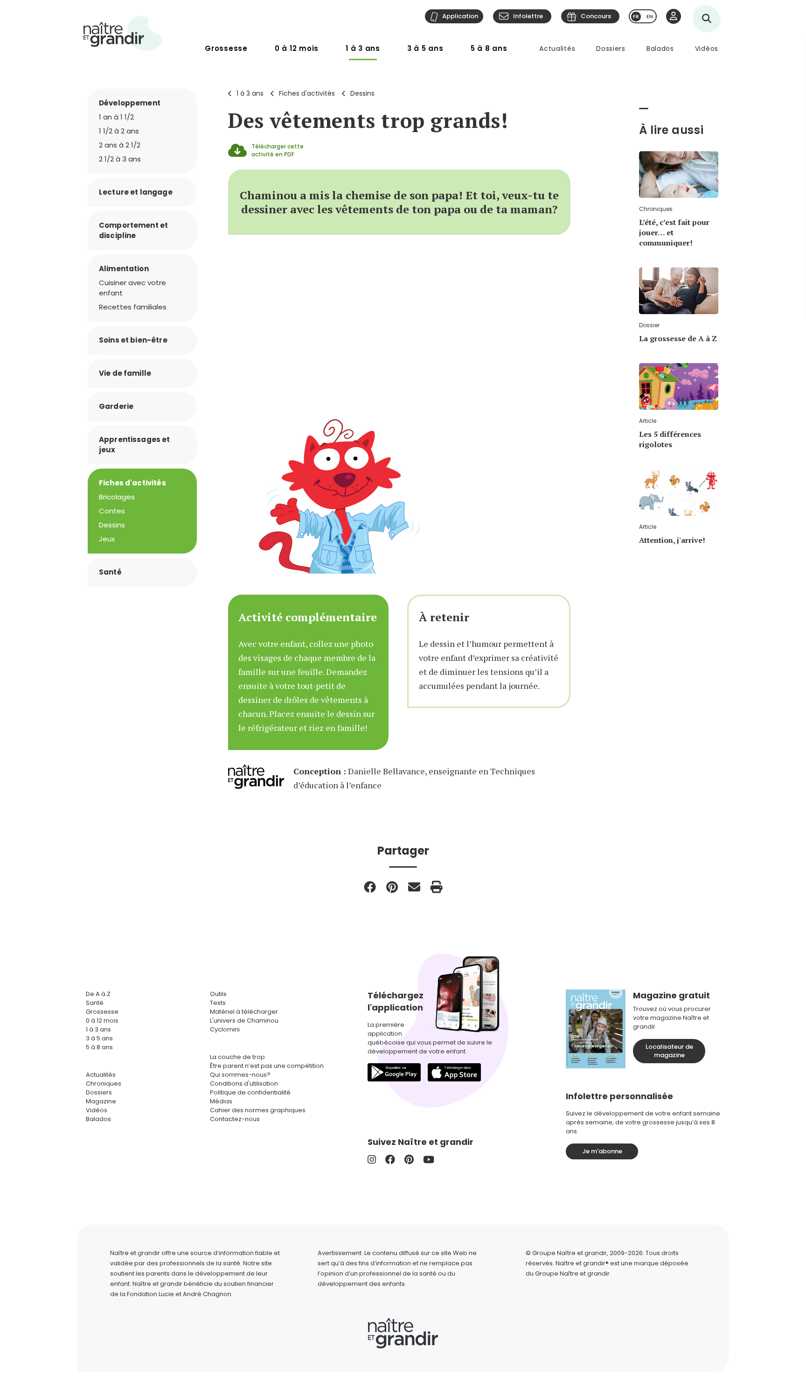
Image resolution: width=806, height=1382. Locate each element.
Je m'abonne (602, 1151)
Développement (129, 103)
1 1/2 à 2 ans (119, 131)
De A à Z (98, 993)
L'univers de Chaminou (244, 1020)
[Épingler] (392, 887)
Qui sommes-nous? (240, 1074)
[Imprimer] (437, 887)
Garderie (116, 406)
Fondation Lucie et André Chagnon (179, 1294)
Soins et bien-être (133, 340)
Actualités (557, 48)
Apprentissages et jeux (134, 445)
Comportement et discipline (133, 230)
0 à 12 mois (297, 48)
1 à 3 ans (363, 48)
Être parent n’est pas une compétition (267, 1065)
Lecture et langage (136, 192)
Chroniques (103, 1083)
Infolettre (528, 16)
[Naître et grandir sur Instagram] (372, 1160)
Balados (660, 48)
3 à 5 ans (425, 48)
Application (460, 16)
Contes (112, 511)
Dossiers (610, 48)
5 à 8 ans (489, 48)
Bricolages (117, 497)
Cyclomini (225, 1029)
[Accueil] (123, 33)
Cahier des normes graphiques (258, 1110)
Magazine (101, 1101)
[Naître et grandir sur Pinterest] (409, 1160)
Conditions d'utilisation (244, 1083)
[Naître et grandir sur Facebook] (390, 1160)
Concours (596, 16)
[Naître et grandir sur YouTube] (428, 1160)
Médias (221, 1101)
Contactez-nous (235, 1119)
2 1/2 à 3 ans (120, 159)
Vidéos (706, 48)
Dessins (362, 93)
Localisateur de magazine (669, 1050)
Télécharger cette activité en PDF (277, 150)
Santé (110, 572)
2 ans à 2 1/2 (119, 145)
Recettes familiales (133, 307)
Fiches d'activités (307, 93)
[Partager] (370, 887)
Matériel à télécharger (244, 1011)
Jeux (107, 539)
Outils (218, 993)
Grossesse (226, 48)
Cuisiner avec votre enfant (132, 288)
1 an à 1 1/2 (116, 117)
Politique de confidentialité (250, 1092)
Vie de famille (125, 373)
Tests (218, 1002)
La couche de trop (237, 1056)
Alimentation (124, 269)
